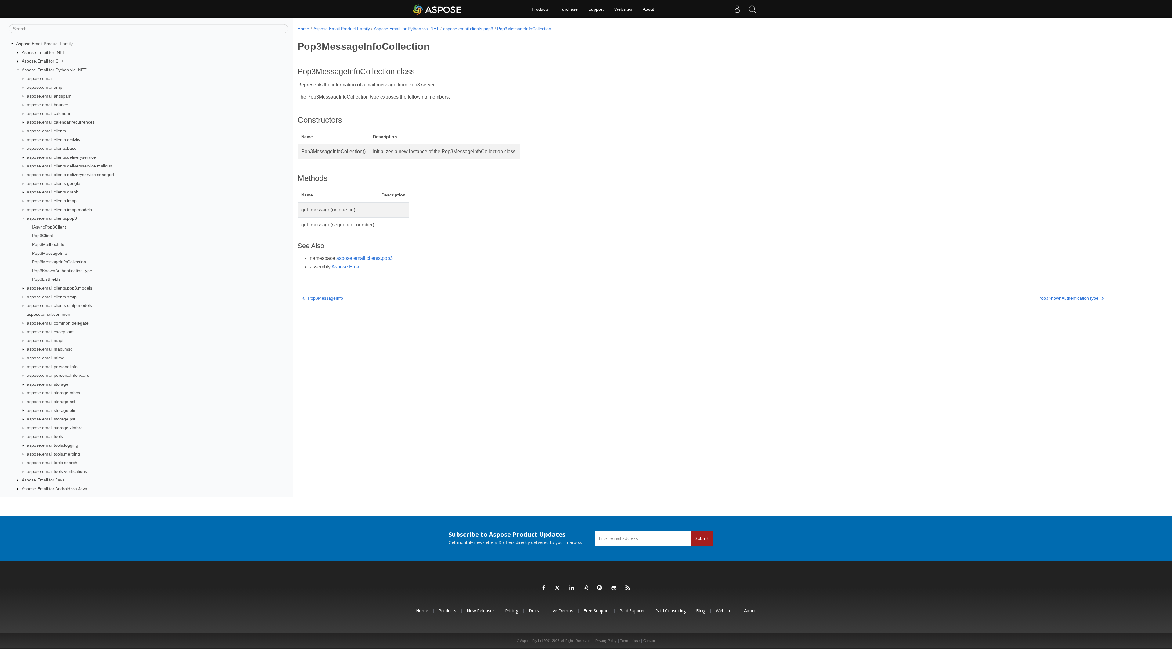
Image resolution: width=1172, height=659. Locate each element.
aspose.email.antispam (49, 96)
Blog (700, 611)
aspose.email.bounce (47, 104)
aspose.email (39, 78)
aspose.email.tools (45, 436)
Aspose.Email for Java (43, 479)
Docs (534, 611)
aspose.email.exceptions (50, 331)
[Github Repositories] (614, 588)
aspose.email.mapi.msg (50, 349)
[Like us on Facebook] (544, 588)
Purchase (568, 9)
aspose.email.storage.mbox (53, 392)
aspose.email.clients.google (53, 183)
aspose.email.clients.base (52, 148)
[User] (737, 9)
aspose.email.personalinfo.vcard (58, 375)
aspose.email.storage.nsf (51, 401)
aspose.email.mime (45, 357)
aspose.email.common (48, 314)
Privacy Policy (606, 641)
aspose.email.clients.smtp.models (59, 305)
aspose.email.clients (46, 130)
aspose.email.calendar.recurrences (61, 122)
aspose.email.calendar (49, 113)
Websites (623, 9)
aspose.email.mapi (45, 340)
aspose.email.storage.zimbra (55, 427)
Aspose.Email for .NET (43, 52)
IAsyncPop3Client (49, 227)
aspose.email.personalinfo (52, 366)
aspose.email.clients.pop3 (52, 218)
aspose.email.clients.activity (53, 139)
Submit (702, 538)
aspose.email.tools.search (52, 462)
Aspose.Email (346, 266)
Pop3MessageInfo (49, 253)
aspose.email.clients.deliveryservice (61, 157)
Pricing (511, 611)
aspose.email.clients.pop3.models (59, 288)
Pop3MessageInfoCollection (59, 261)
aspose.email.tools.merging (53, 454)
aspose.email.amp (44, 87)
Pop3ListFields (46, 279)
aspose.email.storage (47, 384)
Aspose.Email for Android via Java (54, 488)
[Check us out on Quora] (600, 588)
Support (596, 9)
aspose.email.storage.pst (51, 418)
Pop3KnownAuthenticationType (62, 270)
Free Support (596, 611)
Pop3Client (42, 235)
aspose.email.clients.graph (52, 191)
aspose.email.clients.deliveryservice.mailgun (69, 166)
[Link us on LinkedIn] (572, 588)
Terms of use (630, 641)
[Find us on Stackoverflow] (586, 588)
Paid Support (632, 611)
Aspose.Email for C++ (42, 61)
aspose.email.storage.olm (52, 410)
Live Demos (561, 611)
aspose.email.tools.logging (52, 445)
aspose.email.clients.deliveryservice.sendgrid (70, 174)
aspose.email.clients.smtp (52, 296)
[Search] (752, 9)
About (648, 9)
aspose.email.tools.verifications (57, 471)
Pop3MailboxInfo (48, 244)
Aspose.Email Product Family (44, 43)
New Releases (481, 611)
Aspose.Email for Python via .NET (54, 69)
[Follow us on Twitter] (558, 588)
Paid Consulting (670, 611)
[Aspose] (437, 9)
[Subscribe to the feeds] (628, 588)
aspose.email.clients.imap (52, 200)
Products (540, 9)
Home (303, 28)
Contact (649, 641)
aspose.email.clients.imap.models (59, 209)
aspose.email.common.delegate (58, 323)
